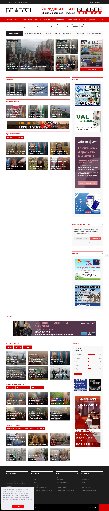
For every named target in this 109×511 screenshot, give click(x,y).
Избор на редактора (62, 482)
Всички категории (61, 487)
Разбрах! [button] (17, 506)
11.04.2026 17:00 (33, 398)
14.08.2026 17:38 (55, 109)
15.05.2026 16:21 (33, 161)
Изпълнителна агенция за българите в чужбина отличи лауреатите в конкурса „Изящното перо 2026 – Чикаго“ (37, 359)
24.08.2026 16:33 (11, 89)
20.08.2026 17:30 (11, 109)
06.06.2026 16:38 (11, 371)
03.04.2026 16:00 (55, 454)
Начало (9, 19)
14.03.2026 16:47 (55, 411)
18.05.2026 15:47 (55, 371)
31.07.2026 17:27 (11, 436)
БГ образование (37, 388)
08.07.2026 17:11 (33, 442)
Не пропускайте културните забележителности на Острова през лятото (15, 361)
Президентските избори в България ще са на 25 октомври (48, 33)
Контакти (34, 482)
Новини (46, 19)
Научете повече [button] (8, 502)
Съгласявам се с (85, 242)
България (60, 57)
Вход (83, 477)
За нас (16, 19)
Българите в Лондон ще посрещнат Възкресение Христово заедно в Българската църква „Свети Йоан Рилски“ (15, 415)
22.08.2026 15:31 (33, 85)
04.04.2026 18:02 (33, 456)
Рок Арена (27, 347)
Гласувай (77, 374)
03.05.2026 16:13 (55, 158)
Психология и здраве (73, 19)
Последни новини (61, 485)
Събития (18, 347)
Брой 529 (84, 41)
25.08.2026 (10, 64)
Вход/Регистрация (95, 2)
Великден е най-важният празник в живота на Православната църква (58, 401)
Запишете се (96, 238)
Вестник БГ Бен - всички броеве (65, 490)
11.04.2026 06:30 (11, 410)
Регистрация (85, 479)
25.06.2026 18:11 (11, 149)
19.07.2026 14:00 (11, 357)
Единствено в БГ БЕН (34, 19)
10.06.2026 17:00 (55, 439)
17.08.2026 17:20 (33, 109)
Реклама (23, 19)
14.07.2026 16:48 (33, 354)
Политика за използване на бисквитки (42, 490)
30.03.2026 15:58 (33, 411)
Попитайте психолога (14, 428)
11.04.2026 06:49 (55, 398)
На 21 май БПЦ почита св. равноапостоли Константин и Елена (16, 401)
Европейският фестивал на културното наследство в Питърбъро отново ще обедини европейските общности (37, 374)
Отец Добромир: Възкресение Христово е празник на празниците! (36, 401)
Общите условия (89, 242)
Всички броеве (91, 69)
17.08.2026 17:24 (55, 87)
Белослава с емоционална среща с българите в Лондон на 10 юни (15, 166)
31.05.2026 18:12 (11, 163)
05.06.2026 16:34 (55, 148)
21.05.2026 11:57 (11, 398)
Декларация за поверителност (40, 487)
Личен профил (85, 482)
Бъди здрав (40, 428)
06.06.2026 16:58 (33, 146)
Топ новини (60, 479)
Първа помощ (29, 428)
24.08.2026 (84, 60)
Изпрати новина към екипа (89, 490)
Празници (10, 388)
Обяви (84, 19)
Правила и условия (37, 485)
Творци (9, 347)
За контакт (92, 19)
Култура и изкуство (58, 19)
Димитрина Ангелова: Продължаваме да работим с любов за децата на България (59, 151)
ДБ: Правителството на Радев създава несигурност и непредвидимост (66, 66)
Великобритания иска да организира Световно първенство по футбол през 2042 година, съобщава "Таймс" (37, 91)
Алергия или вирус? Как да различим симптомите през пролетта (59, 457)
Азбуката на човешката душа (37, 444)
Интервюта (10, 137)
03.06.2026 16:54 (33, 369)
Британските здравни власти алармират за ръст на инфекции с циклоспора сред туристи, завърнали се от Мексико (16, 441)
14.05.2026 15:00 (11, 454)
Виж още (8, 486)
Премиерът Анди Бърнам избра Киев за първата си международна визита (14, 92)
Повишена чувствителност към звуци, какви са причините (15, 457)
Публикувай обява (86, 487)
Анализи (20, 137)
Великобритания (12, 41)
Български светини (23, 388)
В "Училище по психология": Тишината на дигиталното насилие (59, 442)
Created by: (91, 507)
